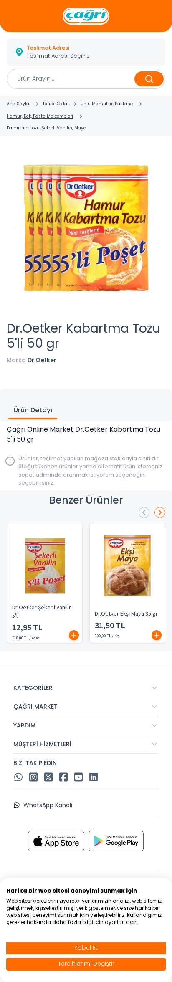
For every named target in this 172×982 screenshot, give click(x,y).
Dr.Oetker (42, 360)
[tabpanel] (86, 434)
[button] (86, 52)
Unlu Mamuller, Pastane (107, 104)
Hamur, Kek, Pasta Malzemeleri (40, 116)
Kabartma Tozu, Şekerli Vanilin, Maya (46, 128)
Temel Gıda (55, 104)
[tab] (32, 411)
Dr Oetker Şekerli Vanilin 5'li (42, 611)
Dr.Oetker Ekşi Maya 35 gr (126, 614)
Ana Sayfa (18, 104)
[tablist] (86, 405)
